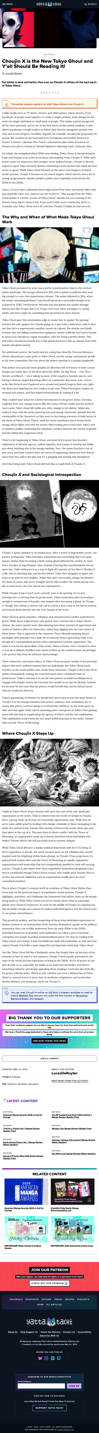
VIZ (50, 992)
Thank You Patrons (50, 1331)
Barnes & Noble (19, 998)
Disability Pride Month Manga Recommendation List (65, 1209)
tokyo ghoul (33, 1083)
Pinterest (53, 1358)
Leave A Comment (49, 1058)
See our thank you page (49, 1040)
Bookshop (81, 995)
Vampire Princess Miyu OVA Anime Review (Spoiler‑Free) (23, 1157)
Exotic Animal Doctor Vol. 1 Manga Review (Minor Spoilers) (23, 1143)
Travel (58, 1299)
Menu (10, 4)
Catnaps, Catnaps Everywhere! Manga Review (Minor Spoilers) (73, 1141)
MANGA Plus (26, 995)
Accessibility (84, 1331)
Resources (32, 1299)
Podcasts (83, 1299)
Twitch (59, 1358)
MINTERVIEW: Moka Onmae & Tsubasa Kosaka (23, 1247)
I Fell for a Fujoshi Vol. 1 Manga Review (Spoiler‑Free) (21, 1129)
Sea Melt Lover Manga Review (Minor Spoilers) (74, 1153)
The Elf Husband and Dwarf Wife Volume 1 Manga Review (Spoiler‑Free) (72, 1116)
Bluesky (40, 1358)
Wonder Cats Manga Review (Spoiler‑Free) (72, 1128)
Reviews (46, 1299)
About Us (13, 1331)
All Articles (54, 1304)
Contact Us (69, 1331)
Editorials (16, 1299)
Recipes (70, 1299)
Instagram (46, 1358)
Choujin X (12, 1083)
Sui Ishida (22, 1083)
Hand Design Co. (66, 1429)
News (40, 1304)
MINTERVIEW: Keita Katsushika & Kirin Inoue (72, 1245)
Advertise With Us (49, 1335)
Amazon (38, 998)
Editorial (16, 1076)
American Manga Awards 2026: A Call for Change (22, 1116)
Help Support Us (29, 1331)
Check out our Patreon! (48, 1283)
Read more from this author (69, 1080)
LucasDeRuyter (14, 73)
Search (92, 4)
